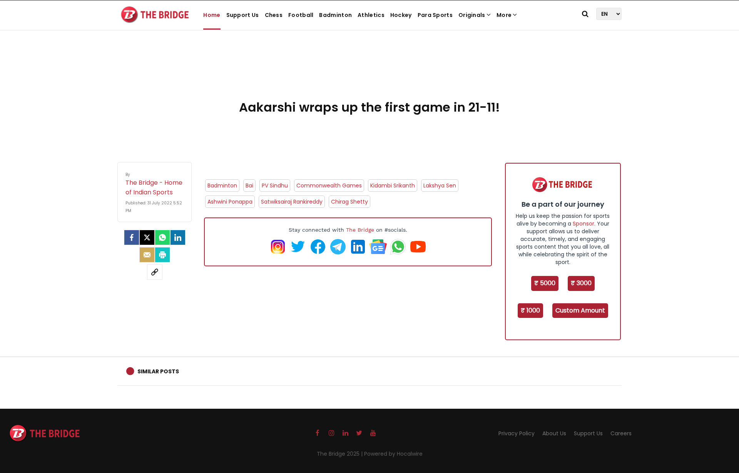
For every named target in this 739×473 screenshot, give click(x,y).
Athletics (371, 15)
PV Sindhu (275, 185)
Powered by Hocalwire (393, 454)
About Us (554, 433)
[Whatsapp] (162, 237)
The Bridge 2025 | (340, 454)
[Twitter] (147, 237)
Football (300, 15)
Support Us (242, 15)
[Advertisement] (369, 73)
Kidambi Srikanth (392, 185)
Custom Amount (580, 310)
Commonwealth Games (329, 185)
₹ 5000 (544, 283)
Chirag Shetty (349, 202)
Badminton (335, 15)
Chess (274, 15)
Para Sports (435, 15)
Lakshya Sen (439, 185)
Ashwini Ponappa (229, 202)
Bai (249, 185)
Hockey (401, 15)
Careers (621, 433)
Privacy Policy (516, 433)
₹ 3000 (581, 283)
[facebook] (131, 237)
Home (211, 15)
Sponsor (583, 223)
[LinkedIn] (178, 237)
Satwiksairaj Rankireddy (292, 202)
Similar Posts (158, 371)
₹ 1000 (530, 310)
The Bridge (360, 230)
